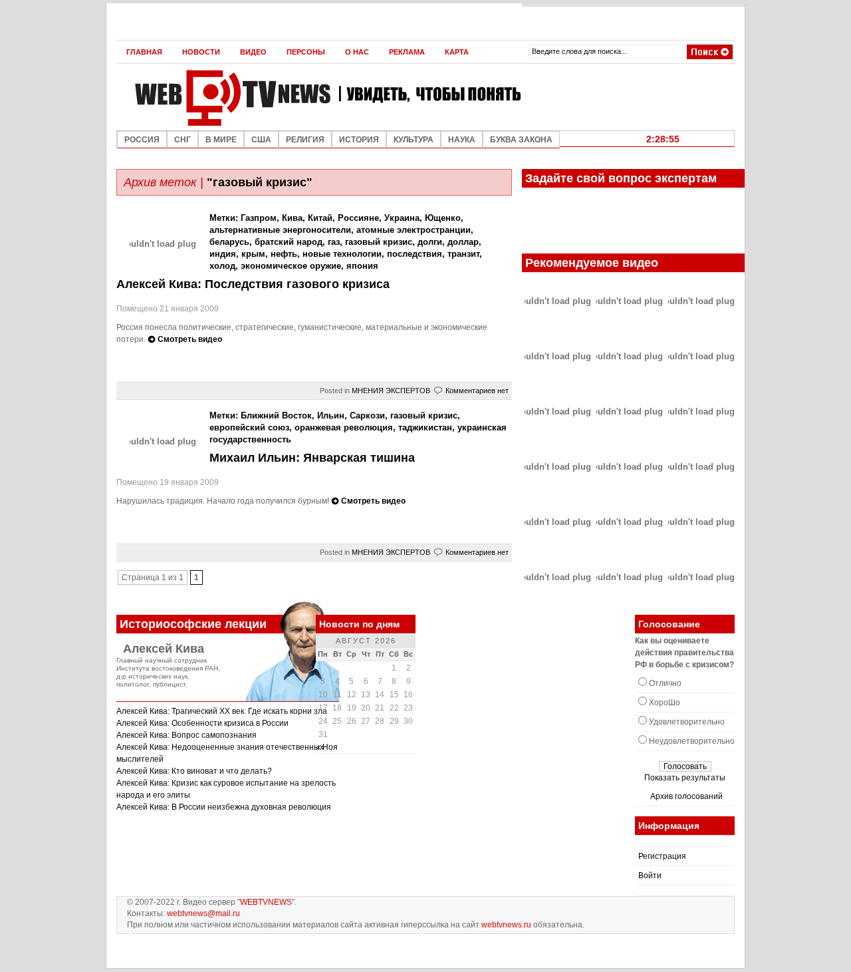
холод (222, 266)
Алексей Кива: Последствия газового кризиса (253, 284)
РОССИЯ (142, 139)
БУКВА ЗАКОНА (521, 139)
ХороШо (664, 702)
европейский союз (249, 427)
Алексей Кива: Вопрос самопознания (186, 735)
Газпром (259, 218)
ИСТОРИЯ (359, 139)
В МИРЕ (221, 139)
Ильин (330, 415)
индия (222, 254)
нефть (284, 254)
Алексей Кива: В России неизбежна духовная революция (223, 807)
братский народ (288, 242)
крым (253, 254)
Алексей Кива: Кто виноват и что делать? (194, 771)
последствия (414, 254)
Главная (144, 52)
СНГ (182, 139)
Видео (253, 52)
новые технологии (342, 254)
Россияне (358, 218)
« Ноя (327, 747)
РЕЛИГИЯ (305, 139)
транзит (463, 254)
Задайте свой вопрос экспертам (621, 178)
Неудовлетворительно (692, 741)
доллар (463, 242)
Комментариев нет (477, 391)
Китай (320, 218)
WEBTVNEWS (266, 902)
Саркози (367, 415)
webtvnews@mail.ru (203, 913)
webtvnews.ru (506, 924)
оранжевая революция (344, 427)
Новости (201, 52)
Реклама (407, 52)
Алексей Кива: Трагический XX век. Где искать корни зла (221, 711)
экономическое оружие (291, 266)
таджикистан (425, 427)
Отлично (665, 683)
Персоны (306, 52)
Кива (292, 218)
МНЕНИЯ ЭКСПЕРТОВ (391, 391)
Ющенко (443, 218)
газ (334, 242)
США (261, 139)
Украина (402, 218)
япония (362, 266)
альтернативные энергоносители (280, 230)
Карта (457, 52)
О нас (357, 52)
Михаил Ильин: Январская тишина (312, 457)
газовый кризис (378, 242)
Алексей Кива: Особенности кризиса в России (202, 723)
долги (430, 242)
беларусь (229, 242)
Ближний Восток (276, 415)
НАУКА (461, 139)
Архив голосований (686, 796)
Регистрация (662, 856)
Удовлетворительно (687, 722)
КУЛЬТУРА (413, 139)
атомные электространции (413, 230)
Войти (650, 875)
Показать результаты (684, 777)
